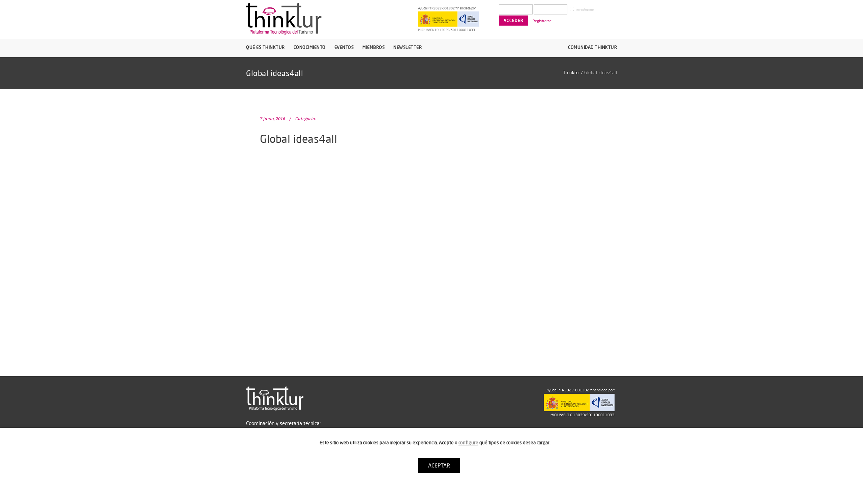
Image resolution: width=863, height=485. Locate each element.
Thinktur (571, 72)
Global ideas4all (298, 138)
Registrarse (542, 21)
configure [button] (468, 443)
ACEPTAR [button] (439, 465)
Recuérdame (584, 10)
